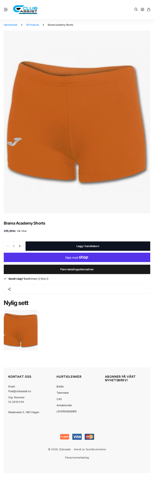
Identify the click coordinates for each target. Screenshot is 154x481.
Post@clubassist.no (19, 391)
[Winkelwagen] (148, 9)
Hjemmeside (10, 24)
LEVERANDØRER (66, 411)
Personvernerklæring (77, 457)
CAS (59, 399)
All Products (32, 24)
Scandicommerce (96, 449)
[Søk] (136, 9)
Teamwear (63, 392)
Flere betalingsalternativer (77, 269)
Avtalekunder (64, 405)
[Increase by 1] (20, 246)
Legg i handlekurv (87, 246)
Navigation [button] (6, 9)
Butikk (60, 386)
